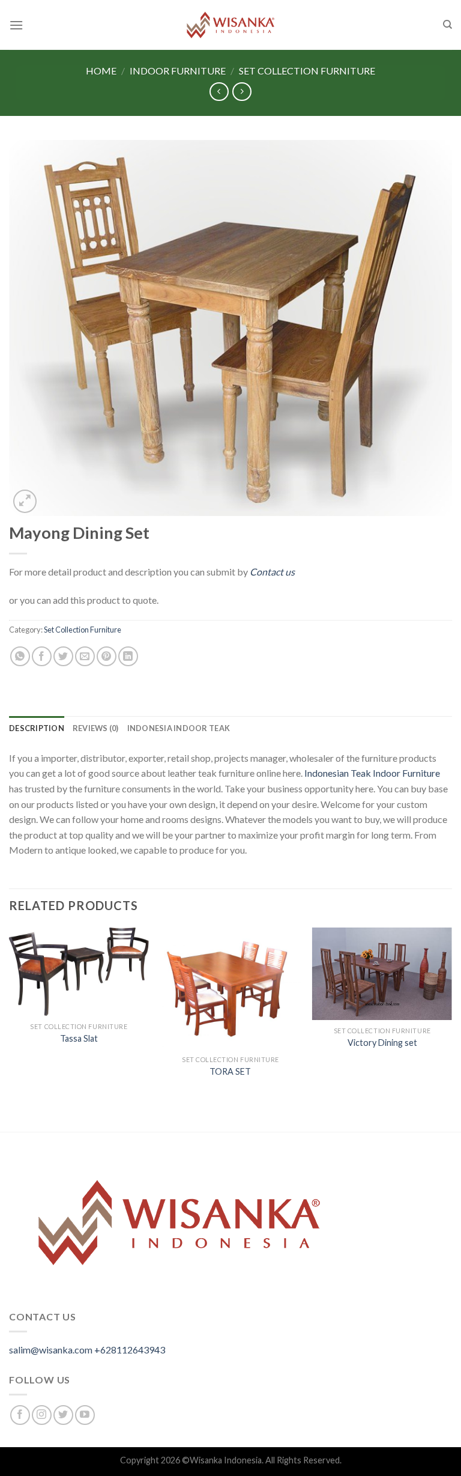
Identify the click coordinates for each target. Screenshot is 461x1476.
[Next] (451, 1028)
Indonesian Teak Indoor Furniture (372, 773)
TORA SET (230, 1071)
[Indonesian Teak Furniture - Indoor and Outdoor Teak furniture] (230, 24)
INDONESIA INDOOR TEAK (178, 728)
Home (101, 70)
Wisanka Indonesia (226, 1460)
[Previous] (10, 1028)
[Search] (447, 24)
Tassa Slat (79, 1038)
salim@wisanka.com (50, 1349)
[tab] (36, 728)
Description (36, 728)
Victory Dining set (382, 1042)
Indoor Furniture (178, 70)
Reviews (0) (96, 728)
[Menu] (16, 25)
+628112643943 (129, 1349)
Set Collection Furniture (307, 70)
